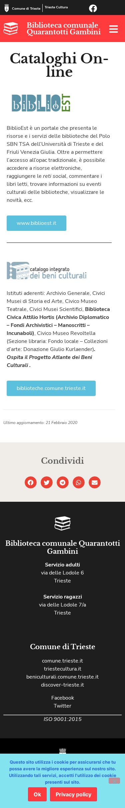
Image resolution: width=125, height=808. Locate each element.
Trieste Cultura (56, 7)
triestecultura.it (62, 669)
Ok (37, 794)
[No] (114, 781)
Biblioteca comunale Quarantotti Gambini (64, 28)
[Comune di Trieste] (7, 8)
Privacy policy (73, 794)
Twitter (62, 706)
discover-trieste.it (62, 685)
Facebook (62, 698)
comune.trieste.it (62, 661)
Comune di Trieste (26, 8)
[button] (31, 482)
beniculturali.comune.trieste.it (62, 677)
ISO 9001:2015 (63, 719)
